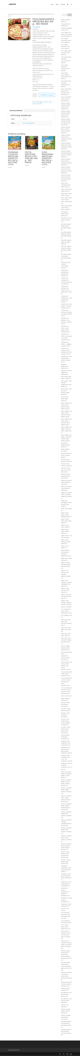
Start (52, 4)
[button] (28, 20)
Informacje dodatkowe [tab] (16, 110)
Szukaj (69, 15)
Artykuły (63, 4)
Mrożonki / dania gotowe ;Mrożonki (24, 14)
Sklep (57, 4)
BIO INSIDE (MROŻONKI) (28, 123)
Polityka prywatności (13, 1050)
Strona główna (11, 14)
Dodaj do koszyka (46, 95)
